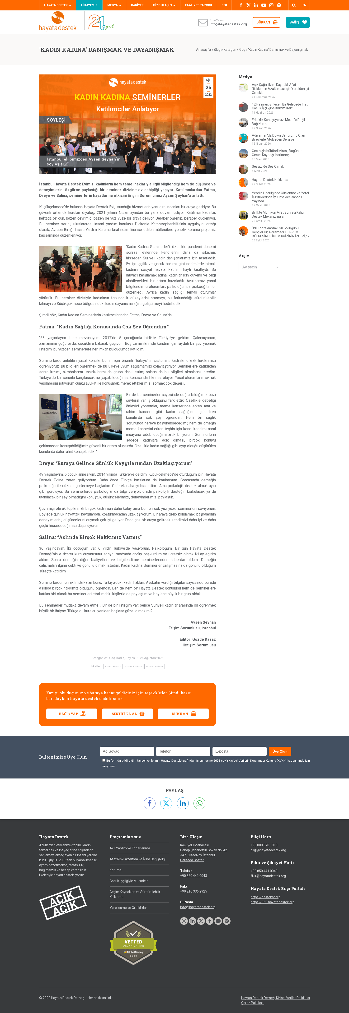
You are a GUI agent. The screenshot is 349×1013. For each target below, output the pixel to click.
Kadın (120, 658)
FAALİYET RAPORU (198, 5)
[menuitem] (304, 5)
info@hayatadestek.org (198, 907)
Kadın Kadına (133, 666)
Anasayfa (203, 49)
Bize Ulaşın (162, 5)
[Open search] (294, 5)
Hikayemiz (89, 5)
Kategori (230, 49)
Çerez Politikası (252, 1003)
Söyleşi (131, 658)
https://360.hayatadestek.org (272, 902)
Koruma (116, 870)
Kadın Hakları (113, 666)
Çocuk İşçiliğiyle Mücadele (129, 881)
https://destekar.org (265, 897)
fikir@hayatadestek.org (268, 876)
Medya (112, 5)
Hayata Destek (56, 5)
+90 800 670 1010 (264, 845)
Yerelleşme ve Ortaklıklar (128, 908)
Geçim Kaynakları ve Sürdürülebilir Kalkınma (135, 894)
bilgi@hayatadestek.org (268, 850)
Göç (242, 49)
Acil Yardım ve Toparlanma (130, 848)
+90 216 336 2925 (193, 891)
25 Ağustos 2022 (151, 658)
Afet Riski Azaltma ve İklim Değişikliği (137, 859)
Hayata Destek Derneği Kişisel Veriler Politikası (275, 998)
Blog (217, 49)
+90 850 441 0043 (193, 876)
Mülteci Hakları (154, 666)
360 (224, 5)
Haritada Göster (192, 860)
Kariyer (137, 5)
